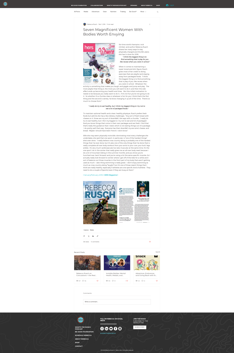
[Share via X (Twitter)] (88, 236)
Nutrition (113, 11)
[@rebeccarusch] (102, 328)
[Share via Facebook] (84, 236)
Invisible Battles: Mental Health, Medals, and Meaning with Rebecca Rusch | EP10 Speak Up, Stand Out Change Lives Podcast (116, 274)
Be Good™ (133, 11)
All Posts (77, 11)
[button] (96, 5)
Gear (105, 11)
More (142, 11)
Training (123, 11)
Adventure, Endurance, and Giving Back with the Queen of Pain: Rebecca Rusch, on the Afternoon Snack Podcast (146, 274)
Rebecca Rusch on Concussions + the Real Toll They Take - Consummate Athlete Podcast (85, 274)
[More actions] (150, 24)
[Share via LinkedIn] (93, 236)
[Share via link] (97, 236)
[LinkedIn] (106, 328)
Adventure (95, 11)
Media (86, 11)
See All (158, 252)
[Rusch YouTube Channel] (111, 328)
